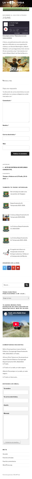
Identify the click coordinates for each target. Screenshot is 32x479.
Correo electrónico (9, 134)
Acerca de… (14, 377)
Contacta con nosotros (12, 442)
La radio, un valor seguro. (18, 367)
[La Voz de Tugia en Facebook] (9, 268)
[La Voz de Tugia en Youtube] (18, 268)
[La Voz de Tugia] (13, 268)
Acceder (5, 454)
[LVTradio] (5, 268)
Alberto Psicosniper (9, 371)
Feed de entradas (8, 458)
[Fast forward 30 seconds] (18, 30)
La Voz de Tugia (13, 2)
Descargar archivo (8, 35)
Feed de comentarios (9, 461)
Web (4, 144)
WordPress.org (7, 465)
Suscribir (17, 33)
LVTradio (23, 15)
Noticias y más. (7, 81)
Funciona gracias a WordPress (11, 474)
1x (14, 30)
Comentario (7, 100)
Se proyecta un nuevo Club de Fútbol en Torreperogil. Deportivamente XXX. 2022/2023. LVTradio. (15, 351)
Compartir (25, 33)
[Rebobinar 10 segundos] (10, 30)
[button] (24, 9)
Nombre (6, 125)
